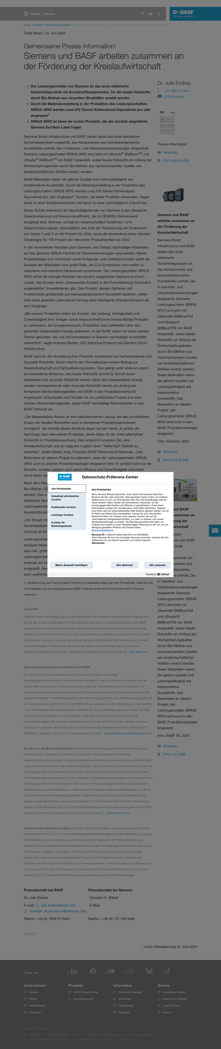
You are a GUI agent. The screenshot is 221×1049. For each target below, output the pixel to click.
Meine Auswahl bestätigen (71, 565)
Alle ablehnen (124, 565)
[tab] (67, 489)
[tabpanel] (131, 518)
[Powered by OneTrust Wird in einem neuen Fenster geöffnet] (159, 574)
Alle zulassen (158, 565)
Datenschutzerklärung (102, 530)
